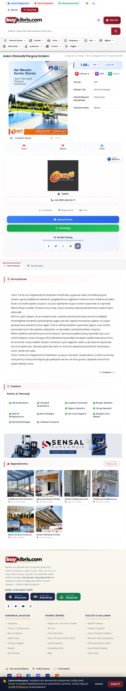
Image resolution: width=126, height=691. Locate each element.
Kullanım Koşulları (96, 628)
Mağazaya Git (67, 210)
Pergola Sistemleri (115, 56)
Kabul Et (115, 684)
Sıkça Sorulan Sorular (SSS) (61, 638)
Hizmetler (79, 56)
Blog (50, 653)
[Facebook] (8, 606)
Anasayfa (69, 56)
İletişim (11, 648)
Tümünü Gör (111, 463)
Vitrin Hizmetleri (55, 633)
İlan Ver (51, 628)
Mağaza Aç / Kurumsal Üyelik (62, 623)
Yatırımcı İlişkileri (16, 643)
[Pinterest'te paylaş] (70, 246)
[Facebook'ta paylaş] (48, 246)
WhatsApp (65, 228)
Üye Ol (14, 9)
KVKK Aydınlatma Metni (99, 643)
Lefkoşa (83, 74)
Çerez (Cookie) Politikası (100, 633)
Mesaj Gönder (64, 219)
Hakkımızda (13, 638)
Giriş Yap (31, 9)
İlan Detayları (13, 265)
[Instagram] (30, 606)
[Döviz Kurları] (93, 3)
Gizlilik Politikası (95, 623)
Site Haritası (14, 653)
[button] (69, 63)
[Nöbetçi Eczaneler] (87, 3)
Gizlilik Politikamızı (18, 687)
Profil (84, 210)
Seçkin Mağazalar (20, 3)
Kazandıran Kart (70, 3)
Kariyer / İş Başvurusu (19, 628)
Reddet (99, 684)
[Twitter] (16, 606)
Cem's (65, 193)
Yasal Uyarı (93, 653)
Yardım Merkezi (55, 643)
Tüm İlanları (47, 210)
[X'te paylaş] (56, 246)
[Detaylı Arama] (98, 20)
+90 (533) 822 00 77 (64, 200)
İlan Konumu (37, 265)
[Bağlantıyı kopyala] (78, 246)
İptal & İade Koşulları (98, 648)
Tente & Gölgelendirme (95, 56)
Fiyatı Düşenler (45, 3)
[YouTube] (23, 606)
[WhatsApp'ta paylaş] (63, 246)
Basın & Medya (15, 633)
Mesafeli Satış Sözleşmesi (100, 638)
